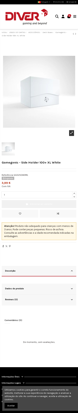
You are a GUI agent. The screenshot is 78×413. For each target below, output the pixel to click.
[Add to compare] (58, 214)
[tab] (39, 271)
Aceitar (11, 405)
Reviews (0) (11, 299)
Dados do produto (14, 288)
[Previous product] (74, 34)
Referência (7, 175)
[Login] (63, 17)
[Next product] (75, 34)
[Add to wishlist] (20, 214)
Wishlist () (59, 2)
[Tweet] (6, 246)
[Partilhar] (3, 246)
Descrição (10, 270)
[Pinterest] (10, 246)
